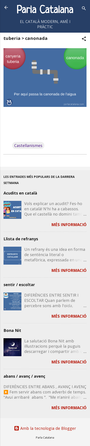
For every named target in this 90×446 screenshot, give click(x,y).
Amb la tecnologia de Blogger (47, 428)
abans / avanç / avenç (24, 376)
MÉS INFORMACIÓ (69, 224)
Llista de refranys (20, 238)
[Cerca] (84, 9)
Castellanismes (28, 145)
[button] (84, 39)
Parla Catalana (45, 10)
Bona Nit (12, 330)
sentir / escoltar (19, 284)
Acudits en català (20, 193)
